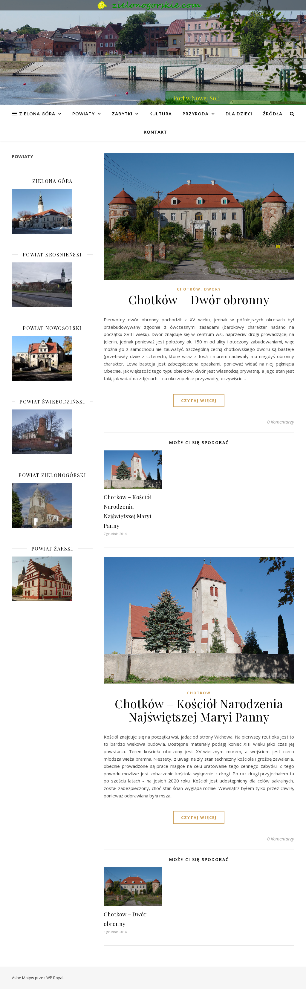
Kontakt (155, 132)
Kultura (160, 114)
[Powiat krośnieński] (52, 284)
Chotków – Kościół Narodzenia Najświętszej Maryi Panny (199, 709)
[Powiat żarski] (52, 579)
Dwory (212, 289)
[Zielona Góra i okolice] (153, 5)
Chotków (189, 289)
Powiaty (83, 114)
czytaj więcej (199, 400)
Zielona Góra (37, 114)
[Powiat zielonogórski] (52, 505)
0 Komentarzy (280, 422)
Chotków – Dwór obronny (198, 299)
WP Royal (54, 977)
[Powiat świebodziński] (52, 431)
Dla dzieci (239, 114)
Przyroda (196, 114)
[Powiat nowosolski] (52, 358)
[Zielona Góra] (52, 211)
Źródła (272, 114)
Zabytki (122, 114)
